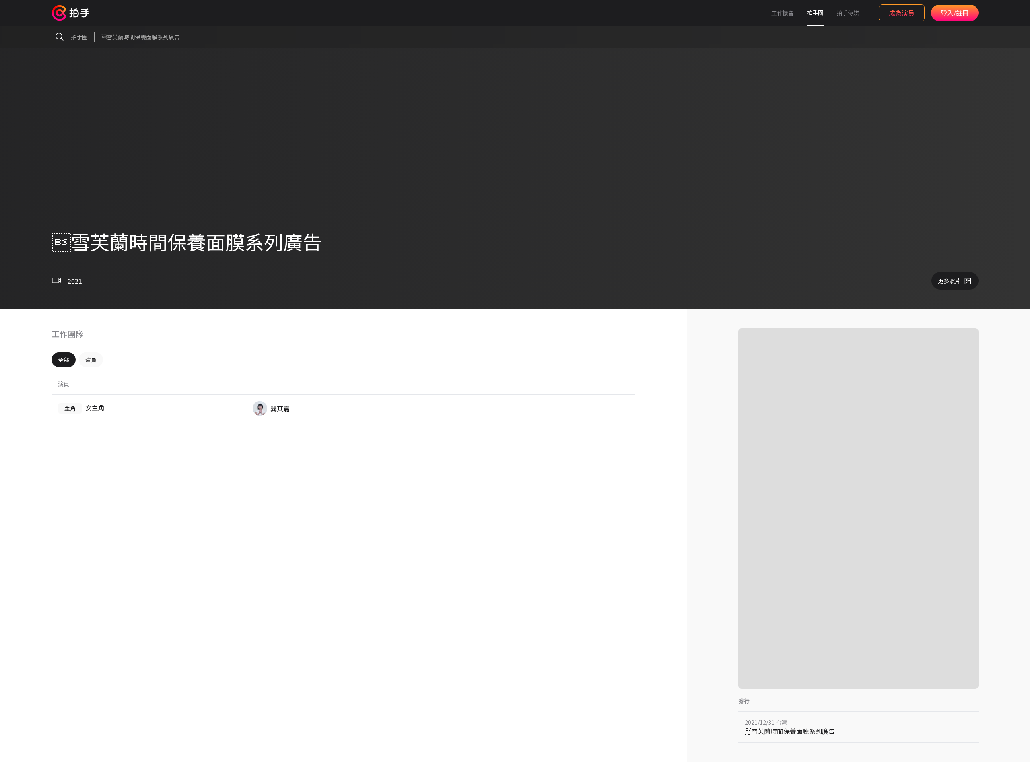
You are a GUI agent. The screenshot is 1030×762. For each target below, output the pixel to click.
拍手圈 (815, 12)
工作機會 (782, 13)
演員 (91, 360)
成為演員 (902, 13)
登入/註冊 (955, 13)
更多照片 (949, 281)
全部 (63, 360)
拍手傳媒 (847, 13)
